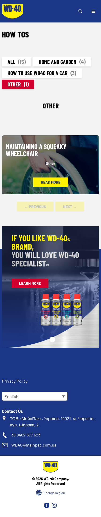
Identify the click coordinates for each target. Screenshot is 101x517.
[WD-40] (12, 11)
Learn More (30, 283)
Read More (50, 182)
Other (18, 84)
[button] (52, 339)
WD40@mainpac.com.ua (33, 444)
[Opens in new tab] (46, 505)
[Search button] (80, 11)
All (17, 61)
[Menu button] (93, 11)
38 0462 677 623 (25, 434)
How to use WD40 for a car (42, 73)
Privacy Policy (14, 381)
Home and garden (62, 61)
